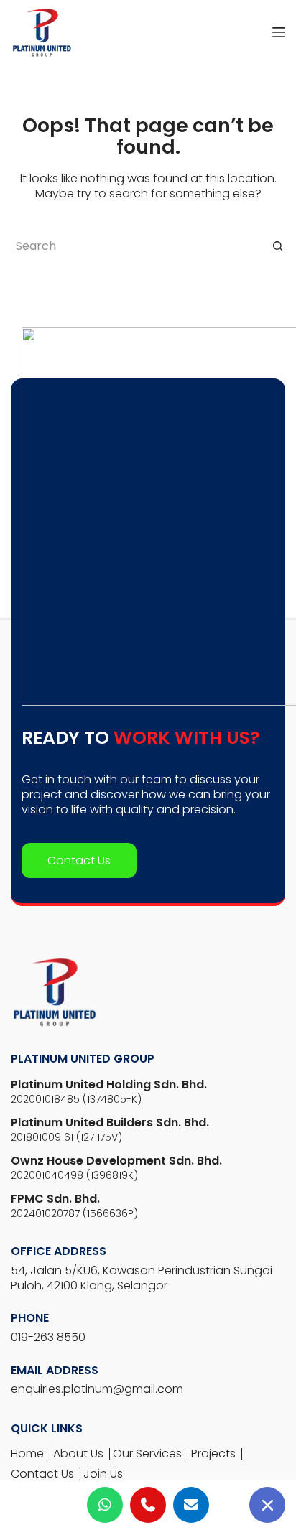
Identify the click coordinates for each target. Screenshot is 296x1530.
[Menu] (278, 32)
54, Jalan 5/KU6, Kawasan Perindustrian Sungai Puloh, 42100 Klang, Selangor (141, 1278)
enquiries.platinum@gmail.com (97, 1389)
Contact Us (79, 860)
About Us (78, 1453)
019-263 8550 (48, 1337)
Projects (213, 1453)
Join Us (103, 1473)
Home (27, 1453)
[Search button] (277, 245)
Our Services (147, 1453)
